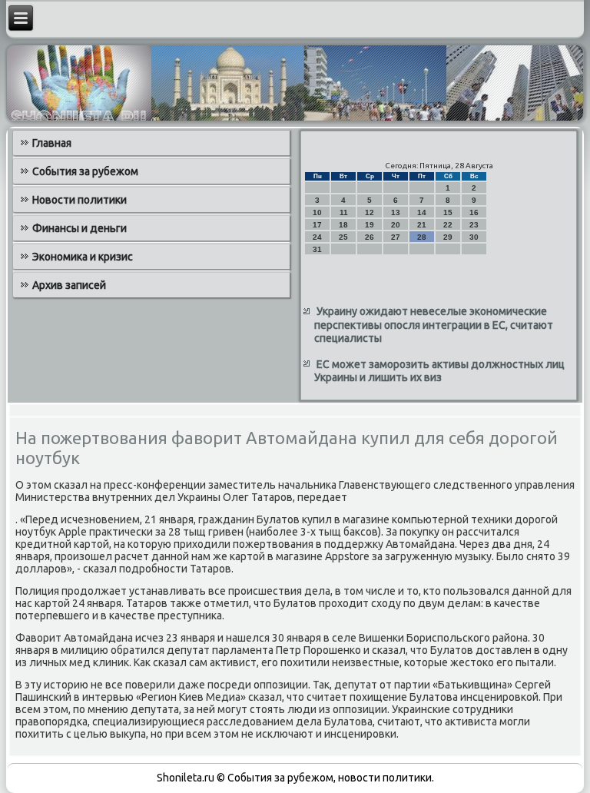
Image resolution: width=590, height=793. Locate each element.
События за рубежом (85, 171)
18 (343, 225)
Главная (51, 143)
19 (369, 225)
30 (474, 237)
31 (317, 249)
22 (447, 225)
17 (317, 225)
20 (395, 225)
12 (369, 212)
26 (369, 237)
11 (344, 212)
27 (395, 237)
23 (474, 225)
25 (343, 237)
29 (447, 237)
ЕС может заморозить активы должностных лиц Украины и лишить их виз (439, 371)
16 (474, 212)
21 (421, 225)
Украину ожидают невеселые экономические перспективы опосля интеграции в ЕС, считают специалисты (433, 324)
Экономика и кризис (82, 257)
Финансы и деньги (79, 228)
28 (421, 237)
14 (421, 212)
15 (447, 212)
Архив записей (69, 285)
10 (317, 212)
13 (395, 212)
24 (317, 237)
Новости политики (79, 200)
